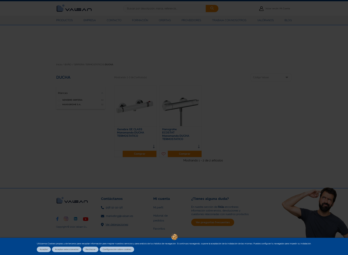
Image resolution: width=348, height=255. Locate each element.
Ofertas (165, 20)
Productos (64, 20)
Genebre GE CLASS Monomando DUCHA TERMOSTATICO (130, 132)
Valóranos (265, 20)
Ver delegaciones (116, 224)
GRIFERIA (79, 64)
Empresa (90, 20)
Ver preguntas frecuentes (213, 222)
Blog (288, 20)
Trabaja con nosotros (229, 20)
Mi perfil (158, 207)
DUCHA (109, 64)
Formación (140, 20)
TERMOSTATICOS (94, 64)
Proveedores (191, 20)
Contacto (114, 20)
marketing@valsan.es (119, 216)
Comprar (139, 153)
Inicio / (60, 64)
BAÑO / (69, 64)
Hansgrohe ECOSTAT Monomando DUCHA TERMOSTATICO (175, 134)
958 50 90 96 (114, 207)
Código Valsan (261, 77)
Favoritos (159, 228)
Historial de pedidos (160, 218)
